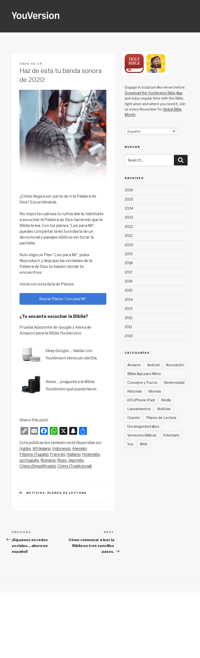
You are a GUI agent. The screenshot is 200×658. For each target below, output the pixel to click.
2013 (128, 308)
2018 (129, 263)
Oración (133, 417)
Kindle (166, 400)
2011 (128, 327)
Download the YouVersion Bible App (153, 93)
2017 (128, 272)
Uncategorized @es (143, 426)
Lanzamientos (139, 409)
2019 (129, 254)
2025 (129, 199)
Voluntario (171, 435)
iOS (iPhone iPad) (141, 400)
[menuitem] (25, 449)
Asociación (175, 365)
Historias (134, 391)
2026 (129, 190)
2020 (129, 245)
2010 (129, 336)
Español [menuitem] (133, 131)
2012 (128, 318)
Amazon (134, 365)
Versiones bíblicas (142, 435)
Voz (130, 444)
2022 (129, 226)
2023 (129, 217)
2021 (128, 235)
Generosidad (174, 382)
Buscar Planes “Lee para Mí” (62, 299)
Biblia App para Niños (144, 374)
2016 (129, 281)
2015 (129, 290)
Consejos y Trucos (142, 382)
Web (143, 444)
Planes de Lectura (67, 493)
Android (153, 365)
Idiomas (154, 391)
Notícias (35, 493)
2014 (129, 299)
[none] (151, 131)
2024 (129, 208)
